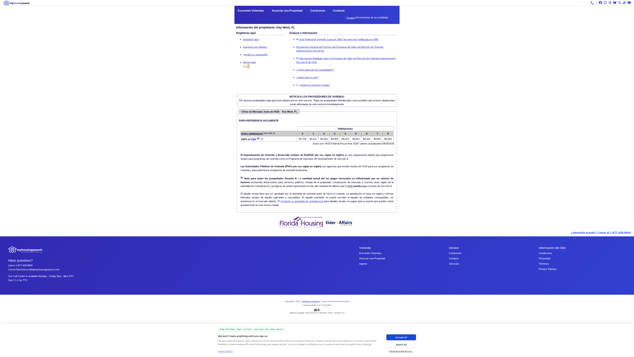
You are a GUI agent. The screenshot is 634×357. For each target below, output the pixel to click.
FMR (253, 139)
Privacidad (544, 258)
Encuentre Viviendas (251, 10)
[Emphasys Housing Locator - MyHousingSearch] (25, 253)
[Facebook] (600, 2)
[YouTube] (629, 2)
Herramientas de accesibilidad (371, 17)
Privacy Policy (225, 351)
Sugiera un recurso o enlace (315, 85)
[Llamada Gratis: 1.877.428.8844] (592, 2)
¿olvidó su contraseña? (255, 54)
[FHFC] (301, 227)
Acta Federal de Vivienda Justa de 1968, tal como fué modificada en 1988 (338, 39)
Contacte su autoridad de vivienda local (301, 201)
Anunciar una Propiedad (287, 10)
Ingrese (363, 263)
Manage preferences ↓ (401, 351)
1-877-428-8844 (24, 265)
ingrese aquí (249, 62)
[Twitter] (619, 2)
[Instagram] (605, 2)
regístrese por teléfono (255, 47)
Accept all (401, 337)
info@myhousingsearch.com (44, 269)
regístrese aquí (251, 39)
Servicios (454, 263)
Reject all (401, 344)
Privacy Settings (547, 269)
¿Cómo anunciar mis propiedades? (315, 69)
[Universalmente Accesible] (319, 309)
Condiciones (545, 253)
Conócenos (317, 10)
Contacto (339, 10)
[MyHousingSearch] (16, 3)
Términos (544, 263)
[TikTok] (624, 2)
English (351, 18)
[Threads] (610, 2)
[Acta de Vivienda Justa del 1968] (315, 309)
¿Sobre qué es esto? (307, 77)
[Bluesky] (614, 2)
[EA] (339, 227)
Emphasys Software (311, 301)
